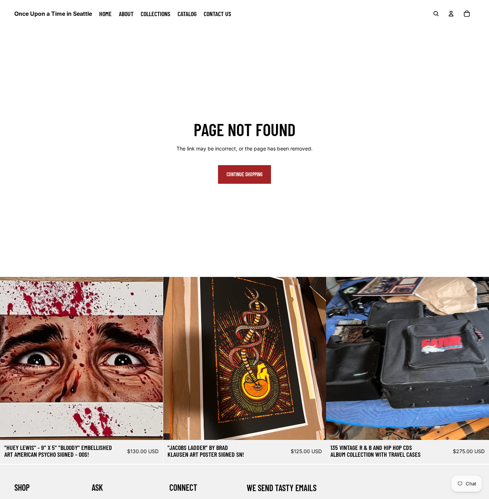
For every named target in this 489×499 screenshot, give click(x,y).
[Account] (451, 13)
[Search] (436, 13)
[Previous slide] (174, 358)
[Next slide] (315, 358)
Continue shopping (244, 174)
